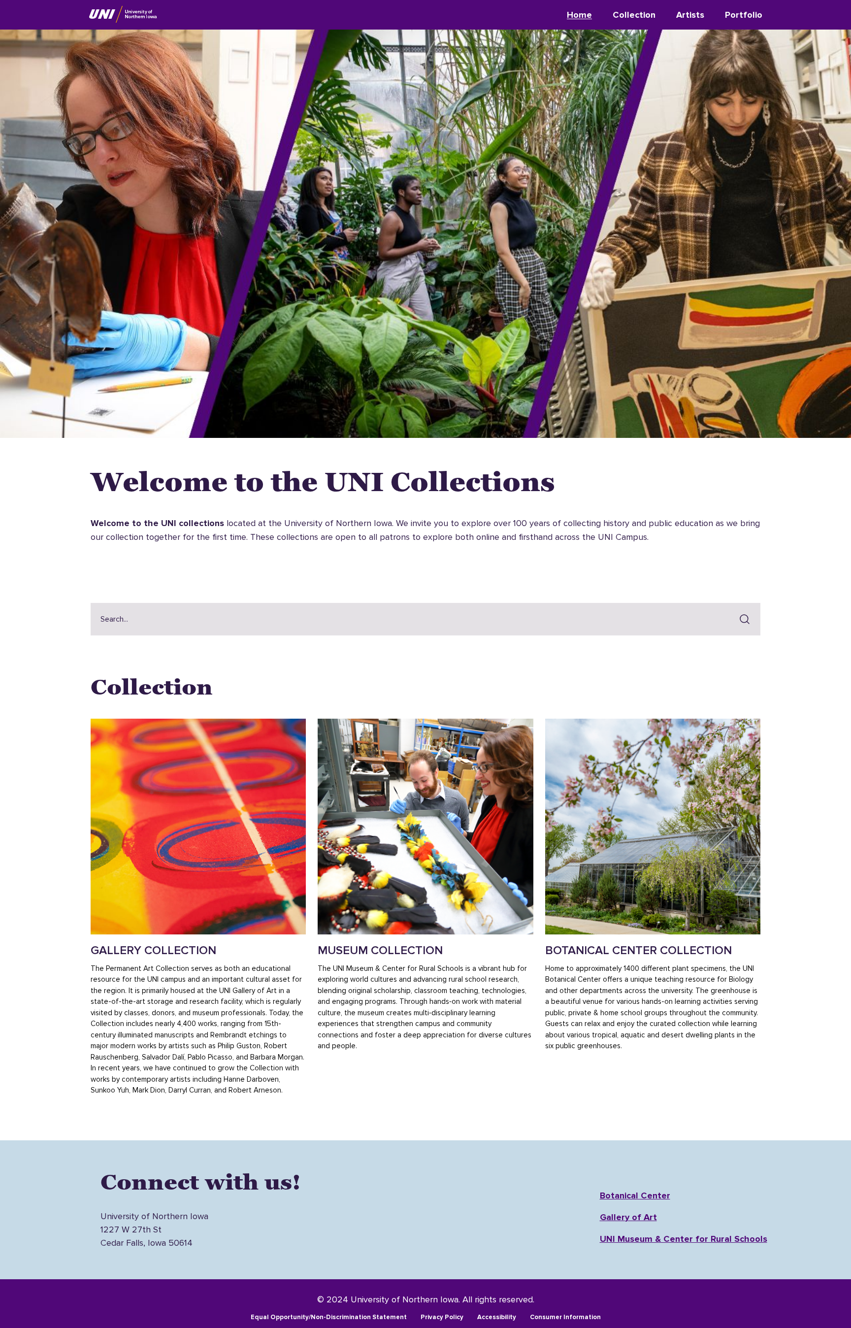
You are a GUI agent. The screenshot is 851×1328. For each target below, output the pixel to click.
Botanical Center (635, 1195)
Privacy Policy (442, 1317)
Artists (690, 14)
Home (579, 14)
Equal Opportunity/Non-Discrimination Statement (329, 1317)
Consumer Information (565, 1317)
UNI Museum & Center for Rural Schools (683, 1238)
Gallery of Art (628, 1217)
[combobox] (412, 619)
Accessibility (496, 1317)
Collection (634, 14)
